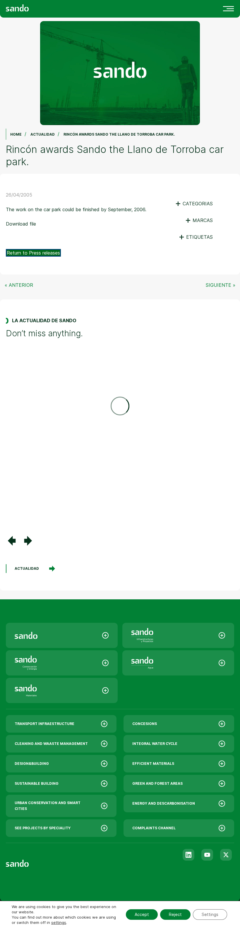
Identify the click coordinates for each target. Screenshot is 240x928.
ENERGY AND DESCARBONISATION (163, 803)
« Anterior (19, 285)
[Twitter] (226, 855)
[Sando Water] (178, 662)
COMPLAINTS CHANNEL (154, 828)
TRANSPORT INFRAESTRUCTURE (44, 723)
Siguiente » (220, 285)
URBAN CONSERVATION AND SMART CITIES (47, 806)
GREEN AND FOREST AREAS (157, 783)
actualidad (27, 568)
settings (58, 922)
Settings (210, 914)
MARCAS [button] (199, 220)
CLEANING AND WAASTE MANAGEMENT (51, 743)
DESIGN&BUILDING (32, 763)
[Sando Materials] (62, 690)
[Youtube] (207, 855)
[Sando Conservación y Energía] (62, 662)
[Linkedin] (188, 855)
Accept (142, 914)
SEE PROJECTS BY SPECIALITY (43, 828)
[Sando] (28, 7)
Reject (175, 914)
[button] (12, 541)
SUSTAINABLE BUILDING (37, 783)
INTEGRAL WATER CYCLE (154, 743)
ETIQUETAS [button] (196, 237)
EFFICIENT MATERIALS (153, 763)
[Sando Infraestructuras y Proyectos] (178, 635)
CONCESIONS (144, 723)
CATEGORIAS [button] (194, 204)
